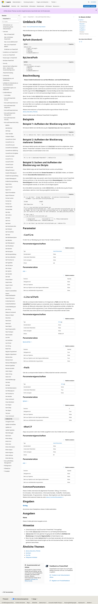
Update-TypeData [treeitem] (10, 430)
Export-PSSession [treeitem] (10, 195)
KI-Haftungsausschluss (8, 602)
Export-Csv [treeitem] (8, 189)
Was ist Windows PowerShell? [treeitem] (8, 38)
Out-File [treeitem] (8, 337)
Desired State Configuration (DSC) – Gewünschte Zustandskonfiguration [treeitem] (10, 68)
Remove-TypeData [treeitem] (10, 365)
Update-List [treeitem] (8, 427)
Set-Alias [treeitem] (8, 382)
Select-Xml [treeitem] (8, 376)
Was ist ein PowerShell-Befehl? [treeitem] (10, 45)
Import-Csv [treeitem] (8, 288)
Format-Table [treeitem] (9, 206)
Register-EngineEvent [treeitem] (11, 351)
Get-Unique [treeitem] (8, 268)
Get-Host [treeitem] (8, 234)
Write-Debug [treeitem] (9, 438)
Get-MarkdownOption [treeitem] (11, 237)
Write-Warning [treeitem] (9, 458)
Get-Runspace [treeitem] (9, 251)
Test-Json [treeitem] (8, 413)
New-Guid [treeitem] (8, 323)
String (59, 322)
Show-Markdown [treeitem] (10, 402)
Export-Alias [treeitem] (9, 184)
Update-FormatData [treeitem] (11, 424)
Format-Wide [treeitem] (9, 209)
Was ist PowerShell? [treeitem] (9, 34)
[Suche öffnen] (88, 2)
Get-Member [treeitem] (9, 240)
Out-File (28, 555)
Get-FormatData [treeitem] (10, 232)
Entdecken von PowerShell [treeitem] (11, 49)
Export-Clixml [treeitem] (9, 187)
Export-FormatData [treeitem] (10, 192)
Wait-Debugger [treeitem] (9, 433)
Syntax (81, 20)
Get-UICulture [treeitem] (9, 265)
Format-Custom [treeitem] (9, 198)
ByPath (25, 401)
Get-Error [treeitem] (8, 220)
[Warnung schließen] (96, 10)
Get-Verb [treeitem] (8, 276)
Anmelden (93, 2)
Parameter (82, 26)
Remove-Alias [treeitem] (9, 357)
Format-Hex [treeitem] (8, 201)
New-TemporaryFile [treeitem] (10, 329)
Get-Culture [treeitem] (8, 215)
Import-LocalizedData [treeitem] (11, 290)
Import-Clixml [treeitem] (9, 285)
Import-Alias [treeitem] (9, 282)
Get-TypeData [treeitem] (9, 262)
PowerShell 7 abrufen (89, 6)
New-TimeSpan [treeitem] (9, 332)
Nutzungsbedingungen (70, 602)
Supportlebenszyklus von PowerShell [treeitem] (9, 88)
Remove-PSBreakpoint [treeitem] (11, 362)
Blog (28, 602)
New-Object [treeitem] (9, 326)
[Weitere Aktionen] (73, 17)
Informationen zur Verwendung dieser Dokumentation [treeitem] (8, 26)
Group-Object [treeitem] (9, 279)
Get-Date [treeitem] (8, 218)
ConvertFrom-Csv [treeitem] (10, 142)
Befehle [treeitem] (7, 125)
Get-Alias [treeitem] (8, 212)
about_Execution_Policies (30, 112)
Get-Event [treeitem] (8, 223)
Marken (89, 602)
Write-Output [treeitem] (9, 449)
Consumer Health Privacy (54, 602)
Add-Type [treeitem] (8, 131)
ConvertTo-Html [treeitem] (9, 161)
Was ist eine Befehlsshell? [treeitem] (11, 42)
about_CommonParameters (54, 497)
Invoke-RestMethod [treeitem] (10, 304)
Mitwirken (34, 602)
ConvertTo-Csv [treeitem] (9, 159)
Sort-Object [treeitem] (8, 405)
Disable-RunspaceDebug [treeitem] (12, 175)
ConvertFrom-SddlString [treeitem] (12, 150)
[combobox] (10, 18)
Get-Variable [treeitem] (9, 274)
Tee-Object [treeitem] (8, 410)
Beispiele (82, 24)
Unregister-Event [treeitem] (10, 421)
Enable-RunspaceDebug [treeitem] (12, 181)
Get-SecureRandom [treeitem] (10, 257)
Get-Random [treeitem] (9, 248)
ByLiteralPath (27, 342)
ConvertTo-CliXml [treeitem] (10, 156)
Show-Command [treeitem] (10, 399)
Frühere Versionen (20, 602)
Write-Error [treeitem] (8, 441)
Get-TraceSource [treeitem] (10, 260)
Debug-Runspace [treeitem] (10, 170)
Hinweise (82, 32)
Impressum (81, 602)
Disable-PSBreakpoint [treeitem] (11, 173)
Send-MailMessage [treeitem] (10, 379)
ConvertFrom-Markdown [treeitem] (12, 147)
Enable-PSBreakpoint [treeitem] (11, 178)
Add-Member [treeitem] (9, 128)
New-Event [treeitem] (8, 320)
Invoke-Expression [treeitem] (10, 301)
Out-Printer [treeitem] (8, 343)
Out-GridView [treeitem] (9, 340)
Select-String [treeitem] (9, 374)
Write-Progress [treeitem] (9, 452)
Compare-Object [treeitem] (10, 136)
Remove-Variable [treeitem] (10, 368)
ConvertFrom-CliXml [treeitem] (11, 139)
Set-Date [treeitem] (8, 385)
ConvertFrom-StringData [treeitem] (12, 153)
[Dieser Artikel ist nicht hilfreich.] (81, 42)
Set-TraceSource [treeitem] (10, 393)
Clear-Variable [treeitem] (9, 133)
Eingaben (82, 28)
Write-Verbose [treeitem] (9, 455)
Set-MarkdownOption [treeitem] (11, 388)
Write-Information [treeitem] (10, 447)
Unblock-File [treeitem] (9, 419)
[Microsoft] (3, 2)
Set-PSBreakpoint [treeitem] (10, 391)
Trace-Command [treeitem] (10, 416)
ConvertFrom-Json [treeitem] (10, 145)
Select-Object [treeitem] (9, 371)
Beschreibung (83, 22)
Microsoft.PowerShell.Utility (43, 17)
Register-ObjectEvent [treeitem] (11, 354)
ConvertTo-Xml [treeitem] (9, 167)
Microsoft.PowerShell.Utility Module (36, 26)
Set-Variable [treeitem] (9, 396)
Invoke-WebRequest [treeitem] (11, 306)
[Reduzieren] (19, 15)
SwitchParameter (57, 251)
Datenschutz (42, 602)
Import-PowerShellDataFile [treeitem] (10, 294)
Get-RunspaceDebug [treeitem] (11, 254)
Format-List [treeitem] (8, 203)
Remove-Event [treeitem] (9, 360)
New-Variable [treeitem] (9, 334)
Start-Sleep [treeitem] (8, 407)
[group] (49, 210)
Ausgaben (82, 30)
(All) (24, 271)
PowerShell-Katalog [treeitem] (8, 72)
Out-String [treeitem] (8, 346)
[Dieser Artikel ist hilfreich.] (80, 42)
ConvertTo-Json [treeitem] (9, 164)
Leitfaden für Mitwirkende (31, 580)
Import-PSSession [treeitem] (10, 298)
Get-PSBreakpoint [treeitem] (10, 243)
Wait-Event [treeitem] (8, 435)
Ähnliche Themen (84, 34)
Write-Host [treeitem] (8, 444)
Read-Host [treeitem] (8, 348)
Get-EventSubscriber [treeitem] (11, 226)
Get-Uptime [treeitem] (8, 271)
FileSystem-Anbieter (31, 557)
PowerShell (31, 17)
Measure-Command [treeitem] (11, 312)
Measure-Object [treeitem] (10, 315)
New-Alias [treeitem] (8, 318)
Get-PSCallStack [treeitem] (9, 246)
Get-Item (28, 553)
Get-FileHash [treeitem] (9, 229)
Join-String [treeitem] (8, 309)
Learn (24, 17)
